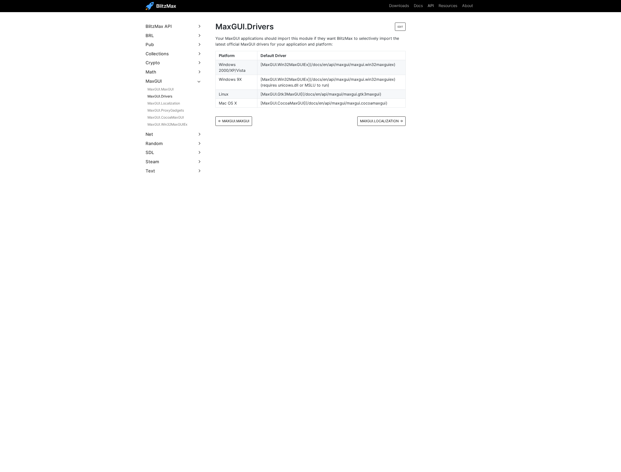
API (431, 5)
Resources (448, 5)
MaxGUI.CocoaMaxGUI (165, 117)
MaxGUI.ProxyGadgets (165, 110)
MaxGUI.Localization (163, 103)
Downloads (399, 5)
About (467, 5)
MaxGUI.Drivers (159, 96)
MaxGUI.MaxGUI (160, 89)
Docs (418, 5)
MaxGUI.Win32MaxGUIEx (167, 124)
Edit (400, 26)
